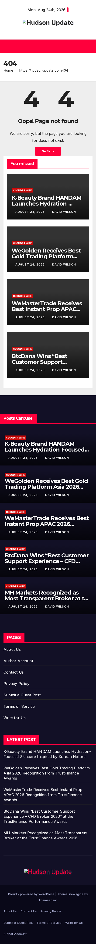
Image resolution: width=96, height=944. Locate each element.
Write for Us (14, 717)
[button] (46, 46)
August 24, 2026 (30, 211)
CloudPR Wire (22, 190)
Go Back (48, 151)
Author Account (18, 660)
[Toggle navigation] (89, 46)
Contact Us (13, 672)
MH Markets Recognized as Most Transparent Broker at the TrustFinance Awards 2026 (48, 598)
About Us (12, 649)
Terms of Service (19, 706)
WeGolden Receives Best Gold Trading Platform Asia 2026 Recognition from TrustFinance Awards (46, 773)
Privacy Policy (16, 683)
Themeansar (47, 900)
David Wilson (64, 211)
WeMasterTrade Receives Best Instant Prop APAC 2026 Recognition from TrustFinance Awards (42, 794)
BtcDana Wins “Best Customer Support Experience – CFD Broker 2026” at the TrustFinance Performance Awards (39, 816)
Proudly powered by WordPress (31, 894)
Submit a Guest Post (22, 695)
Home (8, 70)
